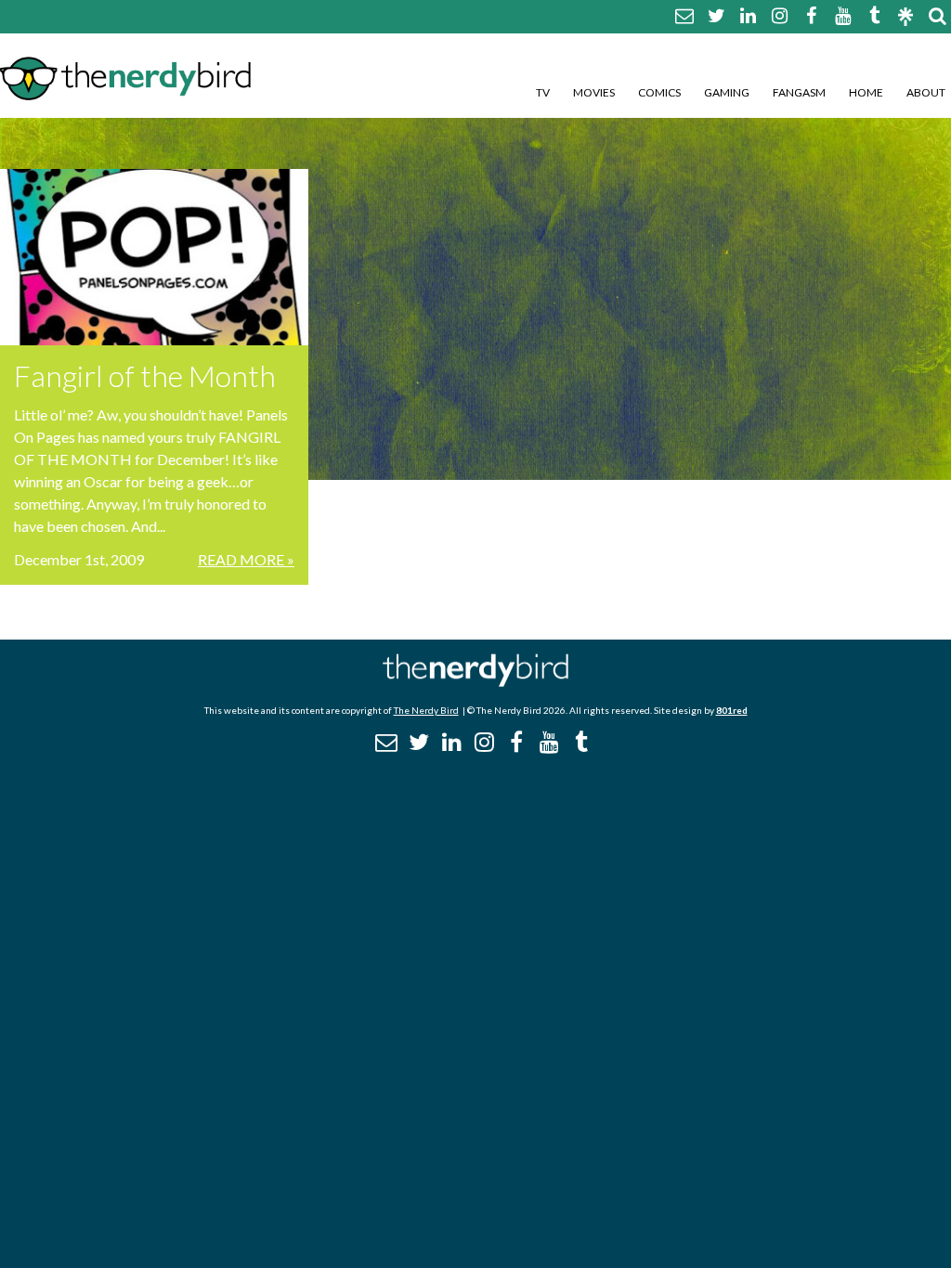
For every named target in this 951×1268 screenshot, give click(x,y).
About (925, 92)
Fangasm (799, 92)
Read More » (246, 559)
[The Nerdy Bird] (475, 682)
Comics (659, 92)
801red (732, 710)
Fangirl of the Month (145, 375)
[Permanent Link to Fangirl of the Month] (154, 257)
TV (543, 92)
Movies (594, 92)
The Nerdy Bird (426, 710)
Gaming (726, 92)
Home (866, 92)
